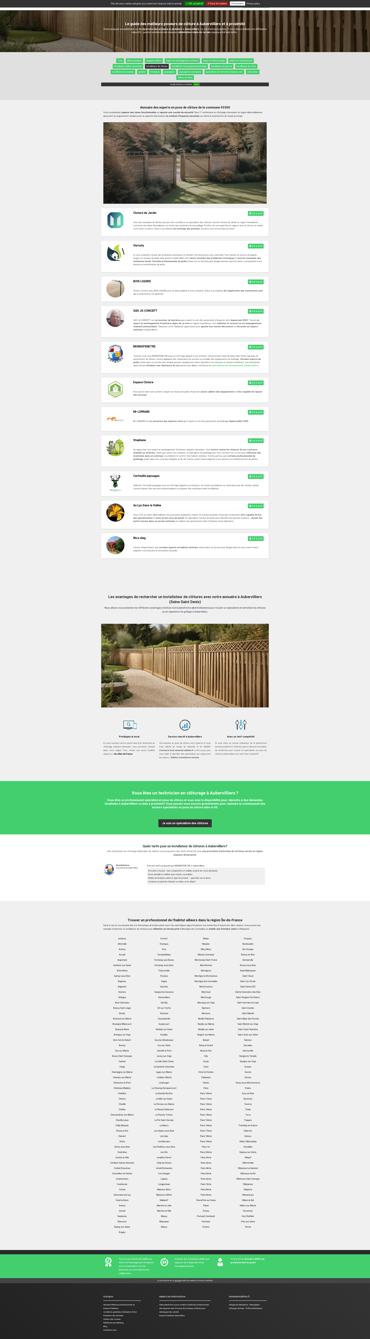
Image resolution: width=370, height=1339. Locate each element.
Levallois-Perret (164, 1157)
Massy (164, 1216)
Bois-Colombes (122, 1003)
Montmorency (206, 986)
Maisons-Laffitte (164, 1195)
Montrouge (206, 997)
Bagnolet (122, 986)
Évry (164, 949)
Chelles (122, 1109)
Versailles (247, 1147)
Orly (206, 1056)
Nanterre (206, 1008)
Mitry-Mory (206, 949)
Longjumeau (164, 1184)
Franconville (164, 970)
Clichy (122, 1141)
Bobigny (122, 997)
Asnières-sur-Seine (122, 965)
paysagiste (169, 72)
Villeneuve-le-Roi (248, 1173)
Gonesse (164, 1013)
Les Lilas (164, 1136)
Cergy (122, 1067)
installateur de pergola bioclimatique (189, 66)
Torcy (248, 1115)
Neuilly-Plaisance (206, 1019)
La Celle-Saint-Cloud (164, 1061)
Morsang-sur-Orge (206, 1003)
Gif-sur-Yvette (164, 1008)
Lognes (164, 1179)
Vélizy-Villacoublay (248, 1141)
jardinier (142, 72)
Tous (120, 60)
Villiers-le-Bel (248, 1200)
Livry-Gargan (164, 1173)
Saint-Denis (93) (247, 986)
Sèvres (248, 1077)
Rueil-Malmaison (248, 970)
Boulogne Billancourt (122, 1024)
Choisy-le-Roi (122, 1131)
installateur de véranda (123, 72)
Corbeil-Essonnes (122, 1168)
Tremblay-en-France (247, 1125)
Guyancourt (164, 1024)
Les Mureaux (164, 1141)
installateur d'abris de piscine (128, 66)
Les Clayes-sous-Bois (164, 1131)
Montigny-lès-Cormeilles (206, 981)
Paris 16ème (206, 1125)
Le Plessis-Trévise (164, 1115)
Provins (205, 1227)
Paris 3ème (206, 1163)
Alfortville (122, 944)
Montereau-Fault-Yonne (206, 960)
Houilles (164, 1035)
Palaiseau (206, 1077)
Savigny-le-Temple (248, 1056)
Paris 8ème (206, 1189)
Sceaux (247, 1067)
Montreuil (206, 992)
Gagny (164, 981)
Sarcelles (248, 1045)
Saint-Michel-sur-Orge (248, 1024)
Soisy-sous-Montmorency (248, 1083)
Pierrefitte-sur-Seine (206, 1200)
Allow (196, 84)
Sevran (248, 1072)
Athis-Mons (122, 970)
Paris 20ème (206, 1152)
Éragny (122, 1232)
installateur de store (246, 66)
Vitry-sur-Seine (248, 1221)
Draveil (122, 1211)
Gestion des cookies (112, 1319)
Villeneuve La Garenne (248, 1168)
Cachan (122, 1061)
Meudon (206, 944)
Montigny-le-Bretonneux (206, 976)
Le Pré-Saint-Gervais (164, 1120)
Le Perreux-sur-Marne (164, 1104)
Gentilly (164, 1003)
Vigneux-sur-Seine (247, 1152)
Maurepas (164, 1221)
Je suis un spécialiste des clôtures (185, 823)
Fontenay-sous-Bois (164, 965)
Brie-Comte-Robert (122, 1040)
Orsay (206, 1061)
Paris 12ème (206, 1104)
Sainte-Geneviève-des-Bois (248, 992)
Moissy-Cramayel (206, 954)
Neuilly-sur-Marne (206, 1024)
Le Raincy (164, 1125)
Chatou (122, 1099)
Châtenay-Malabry (122, 1088)
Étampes (164, 944)
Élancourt (122, 1221)
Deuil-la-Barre (122, 1200)
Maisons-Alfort (164, 1189)
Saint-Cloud (248, 976)
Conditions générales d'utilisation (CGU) (120, 1312)
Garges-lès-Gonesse (164, 992)
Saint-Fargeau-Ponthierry (248, 997)
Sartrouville (248, 1051)
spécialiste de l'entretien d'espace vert (224, 72)
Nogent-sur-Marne (206, 1035)
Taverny (248, 1104)
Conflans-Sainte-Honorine (122, 1163)
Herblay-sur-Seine (164, 1029)
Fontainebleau (164, 954)
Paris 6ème (206, 1179)
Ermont (164, 938)
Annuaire (107, 1305)
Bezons (122, 992)
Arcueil (122, 954)
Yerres (248, 1227)
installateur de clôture (156, 66)
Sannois (248, 1040)
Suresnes (247, 1099)
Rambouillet (248, 944)
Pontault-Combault (206, 1216)
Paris (206, 1088)
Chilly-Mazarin (122, 1125)
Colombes (122, 1152)
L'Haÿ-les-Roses (164, 1163)
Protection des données (113, 1315)
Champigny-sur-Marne (122, 1072)
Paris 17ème (206, 1131)
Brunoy (122, 1045)
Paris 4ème (206, 1168)
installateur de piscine (221, 66)
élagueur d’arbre (153, 60)
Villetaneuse (248, 1195)
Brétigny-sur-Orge (122, 1035)
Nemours (206, 1013)
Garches (164, 986)
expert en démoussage (214, 60)
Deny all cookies (218, 3)
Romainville (248, 960)
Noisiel (206, 1040)
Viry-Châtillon (248, 1216)
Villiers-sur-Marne (248, 1205)
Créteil (122, 1189)
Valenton (248, 1131)
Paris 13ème (206, 1109)
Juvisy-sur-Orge (164, 1056)
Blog (105, 1326)
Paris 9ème (206, 1195)
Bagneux (122, 981)
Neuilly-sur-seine (206, 1029)
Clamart (122, 1136)
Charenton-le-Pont (122, 1083)
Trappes (248, 1120)
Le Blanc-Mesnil (164, 1077)
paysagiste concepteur (190, 72)
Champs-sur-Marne (122, 1077)
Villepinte (248, 1189)
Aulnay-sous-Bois (122, 976)
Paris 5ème (206, 1173)
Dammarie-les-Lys (122, 1195)
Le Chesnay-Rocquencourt (164, 1088)
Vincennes (248, 1211)
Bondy (122, 1013)
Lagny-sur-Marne (164, 1072)
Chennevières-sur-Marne (122, 1115)
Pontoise (206, 1221)
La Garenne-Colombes (164, 1067)
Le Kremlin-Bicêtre (164, 1093)
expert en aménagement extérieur (182, 60)
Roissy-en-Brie (248, 954)
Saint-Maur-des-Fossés (248, 1019)
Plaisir (206, 1205)
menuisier (155, 72)
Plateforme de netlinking (113, 1323)
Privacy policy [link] (253, 3)
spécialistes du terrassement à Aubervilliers (235, 365)
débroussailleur (134, 60)
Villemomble (248, 1163)
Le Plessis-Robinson (164, 1109)
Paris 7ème (206, 1184)
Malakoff (164, 1200)
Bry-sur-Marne (122, 1051)
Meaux (164, 1227)
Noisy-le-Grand (206, 1045)
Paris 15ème (206, 1120)
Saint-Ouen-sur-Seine (248, 1035)
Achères (122, 938)
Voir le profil (256, 213)
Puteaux (248, 938)
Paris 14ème (206, 1115)
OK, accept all (195, 3)
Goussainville (164, 1019)
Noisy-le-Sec (206, 1051)
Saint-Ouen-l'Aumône (248, 1029)
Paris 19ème (206, 1141)
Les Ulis (164, 1152)
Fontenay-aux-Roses (164, 960)
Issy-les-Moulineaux (164, 1040)
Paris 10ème (206, 1093)
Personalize (237, 3)
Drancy (122, 1205)
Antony (122, 949)
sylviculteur (252, 72)
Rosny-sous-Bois (248, 965)
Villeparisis (248, 1184)
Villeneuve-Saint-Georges (248, 1179)
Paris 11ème (206, 1099)
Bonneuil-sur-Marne (122, 1019)
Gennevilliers (164, 997)
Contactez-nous (110, 1330)
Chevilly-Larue (122, 1120)
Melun (206, 938)
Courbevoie (122, 1184)
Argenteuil (122, 960)
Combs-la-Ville (122, 1157)
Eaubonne (122, 1216)
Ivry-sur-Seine (164, 1045)
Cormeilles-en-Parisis (122, 1173)
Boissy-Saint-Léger (122, 1008)
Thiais (248, 1109)
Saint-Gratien (248, 1008)
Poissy (206, 1211)
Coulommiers (122, 1179)
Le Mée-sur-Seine (164, 1099)
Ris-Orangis (248, 949)
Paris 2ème (206, 1157)
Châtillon (122, 1093)
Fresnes (164, 976)
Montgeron (206, 970)
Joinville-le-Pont (164, 1051)
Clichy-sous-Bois (122, 1147)
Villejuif (248, 1157)
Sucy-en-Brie (248, 1093)
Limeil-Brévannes (164, 1168)
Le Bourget (164, 1083)
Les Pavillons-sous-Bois (164, 1147)
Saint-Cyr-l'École (248, 981)
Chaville (122, 1104)
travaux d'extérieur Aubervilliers (172, 1315)
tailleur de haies (185, 77)
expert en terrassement (241, 60)
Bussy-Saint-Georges (122, 1056)
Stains (248, 1088)
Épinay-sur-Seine (122, 1227)
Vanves (247, 1136)
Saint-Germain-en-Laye (248, 1003)
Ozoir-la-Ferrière (205, 1072)
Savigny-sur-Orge (248, 1061)
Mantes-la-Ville (164, 1211)
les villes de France (123, 754)
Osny (206, 1067)
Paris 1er (206, 1147)
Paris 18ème (206, 1136)
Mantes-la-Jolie (164, 1205)
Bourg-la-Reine (122, 1029)
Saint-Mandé (248, 1013)
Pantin (206, 1083)
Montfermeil (206, 965)
